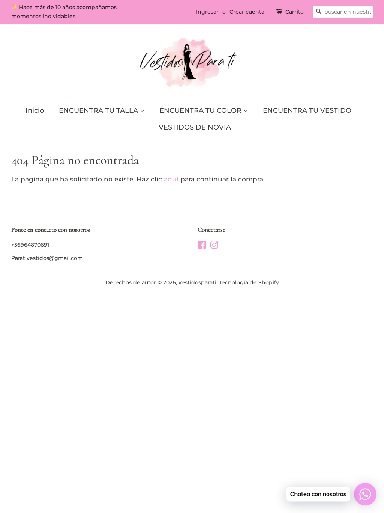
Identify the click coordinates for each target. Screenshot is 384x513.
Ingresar (207, 11)
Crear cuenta (247, 11)
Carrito (294, 11)
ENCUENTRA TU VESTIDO (307, 110)
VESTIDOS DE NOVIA (195, 127)
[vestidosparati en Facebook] (202, 246)
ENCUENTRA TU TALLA (99, 110)
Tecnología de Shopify (249, 282)
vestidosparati (197, 282)
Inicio (35, 110)
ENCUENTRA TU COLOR (201, 110)
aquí (171, 179)
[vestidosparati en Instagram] (214, 246)
